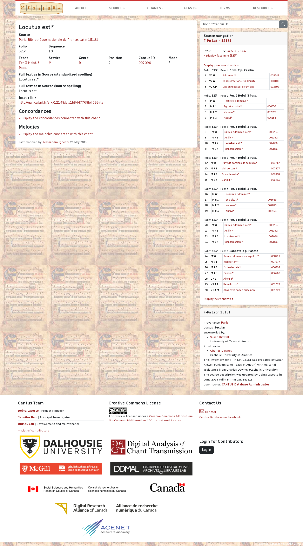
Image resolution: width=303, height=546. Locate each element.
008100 (274, 81)
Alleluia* (228, 278)
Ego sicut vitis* (233, 106)
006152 (273, 137)
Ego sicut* (232, 199)
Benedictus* (230, 284)
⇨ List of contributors (33, 430)
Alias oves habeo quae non (239, 290)
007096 (145, 63)
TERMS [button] (224, 8)
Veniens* (229, 112)
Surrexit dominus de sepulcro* (239, 162)
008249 (274, 75)
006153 (271, 117)
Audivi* (228, 117)
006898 (275, 174)
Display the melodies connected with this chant (57, 134)
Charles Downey (221, 350)
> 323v (241, 51)
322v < (231, 51)
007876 (273, 148)
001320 (275, 290)
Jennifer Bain (28, 417)
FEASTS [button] (190, 8)
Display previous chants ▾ (221, 65)
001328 (275, 284)
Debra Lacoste (28, 410)
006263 (275, 179)
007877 (275, 168)
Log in (206, 450)
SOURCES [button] (116, 8)
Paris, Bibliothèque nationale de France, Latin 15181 (58, 40)
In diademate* (230, 174)
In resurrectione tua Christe (239, 81)
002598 (274, 86)
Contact (210, 412)
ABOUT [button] (80, 8)
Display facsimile (221, 55)
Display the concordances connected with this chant (60, 118)
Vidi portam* (229, 168)
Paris (224, 322)
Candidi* (227, 179)
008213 (273, 132)
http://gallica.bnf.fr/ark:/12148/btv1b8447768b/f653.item (62, 102)
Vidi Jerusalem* (233, 148)
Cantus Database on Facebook (220, 417)
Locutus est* (232, 236)
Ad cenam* (229, 75)
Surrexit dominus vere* (237, 132)
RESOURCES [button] (262, 8)
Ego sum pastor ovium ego (238, 86)
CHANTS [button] (154, 8)
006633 (271, 106)
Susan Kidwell (219, 337)
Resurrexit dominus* (236, 100)
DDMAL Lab (26, 424)
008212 (275, 162)
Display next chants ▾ (218, 299)
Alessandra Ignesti (56, 142)
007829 (271, 112)
